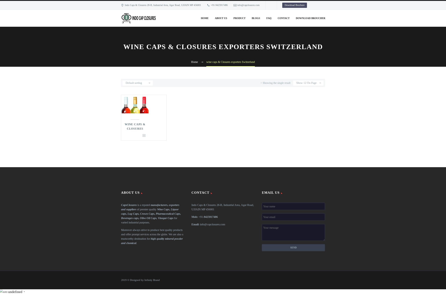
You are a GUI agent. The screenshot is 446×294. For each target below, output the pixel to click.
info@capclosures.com (248, 5)
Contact (284, 18)
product (239, 18)
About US (221, 18)
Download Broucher (310, 18)
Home (205, 18)
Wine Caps (163, 209)
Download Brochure (295, 5)
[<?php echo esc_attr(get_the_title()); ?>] (144, 135)
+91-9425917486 (219, 5)
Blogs (256, 18)
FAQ (268, 18)
